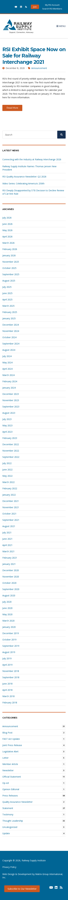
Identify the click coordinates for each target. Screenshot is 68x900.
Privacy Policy (9, 867)
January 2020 (9, 626)
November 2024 (10, 330)
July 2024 (7, 356)
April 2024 (7, 368)
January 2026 (9, 255)
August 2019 (8, 652)
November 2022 (10, 450)
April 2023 (7, 431)
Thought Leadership (12, 820)
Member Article (10, 764)
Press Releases (10, 795)
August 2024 (8, 349)
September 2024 (10, 343)
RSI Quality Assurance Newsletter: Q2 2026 (24, 176)
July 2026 (7, 217)
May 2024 (7, 362)
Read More (12, 107)
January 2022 (9, 494)
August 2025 (8, 280)
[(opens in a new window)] (10, 7)
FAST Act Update (11, 738)
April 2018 (7, 689)
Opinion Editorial (10, 789)
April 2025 (7, 299)
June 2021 (7, 538)
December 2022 (10, 444)
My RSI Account (52, 4)
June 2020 (7, 608)
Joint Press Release (12, 745)
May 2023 (7, 425)
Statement (7, 808)
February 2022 (9, 488)
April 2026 (7, 236)
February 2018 (9, 702)
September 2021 (10, 519)
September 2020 (10, 589)
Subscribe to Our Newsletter (22, 888)
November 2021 (10, 507)
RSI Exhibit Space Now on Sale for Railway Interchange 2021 (33, 55)
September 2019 (10, 645)
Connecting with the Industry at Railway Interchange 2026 (31, 159)
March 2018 (8, 696)
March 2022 (8, 482)
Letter (5, 757)
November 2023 (10, 400)
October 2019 (9, 639)
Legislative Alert (10, 751)
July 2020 (7, 601)
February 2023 (9, 438)
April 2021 (7, 545)
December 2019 (10, 633)
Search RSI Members (52, 8)
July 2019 (7, 658)
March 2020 (8, 620)
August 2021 (8, 526)
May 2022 (7, 475)
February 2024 (9, 381)
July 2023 (7, 419)
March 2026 (8, 242)
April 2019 (7, 664)
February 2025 (9, 312)
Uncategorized (9, 827)
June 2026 (7, 223)
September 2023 (10, 406)
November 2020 (10, 576)
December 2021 (10, 501)
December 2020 (10, 570)
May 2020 (7, 614)
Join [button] (35, 6)
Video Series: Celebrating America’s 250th (23, 183)
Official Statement (11, 776)
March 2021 (8, 551)
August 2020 (8, 595)
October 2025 (9, 268)
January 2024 (9, 387)
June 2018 (7, 683)
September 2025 (10, 274)
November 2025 (10, 261)
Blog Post (7, 732)
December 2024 (10, 324)
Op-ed (5, 782)
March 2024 (8, 375)
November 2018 (10, 671)
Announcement (39, 68)
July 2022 (7, 463)
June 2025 (7, 293)
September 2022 (10, 456)
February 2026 (9, 249)
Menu (62, 26)
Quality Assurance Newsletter (17, 801)
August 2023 (8, 412)
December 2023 (10, 393)
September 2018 (10, 677)
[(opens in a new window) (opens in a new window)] (46, 888)
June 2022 (7, 469)
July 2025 (7, 286)
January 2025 (9, 318)
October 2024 (9, 337)
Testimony (7, 814)
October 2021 (9, 513)
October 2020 (9, 582)
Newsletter (8, 770)
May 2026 (7, 230)
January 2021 (9, 563)
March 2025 (8, 305)
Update (6, 833)
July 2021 (7, 532)
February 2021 (9, 557)
